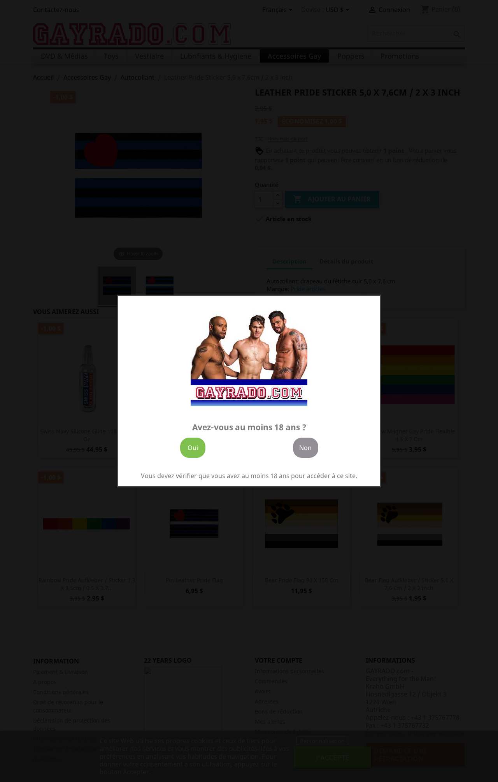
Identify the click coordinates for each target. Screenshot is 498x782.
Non (305, 447)
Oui (193, 447)
